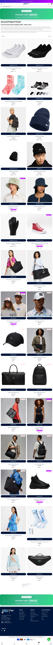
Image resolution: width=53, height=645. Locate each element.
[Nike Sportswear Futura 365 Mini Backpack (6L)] (13, 518)
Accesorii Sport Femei (6, 6)
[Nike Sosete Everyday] (39, 84)
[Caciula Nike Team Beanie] (39, 119)
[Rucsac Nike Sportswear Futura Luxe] (13, 119)
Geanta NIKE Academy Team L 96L (39, 285)
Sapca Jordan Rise (13, 357)
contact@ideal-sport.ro (7, 622)
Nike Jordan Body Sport (39, 427)
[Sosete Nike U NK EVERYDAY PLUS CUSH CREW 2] (13, 84)
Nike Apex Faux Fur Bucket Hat (13, 206)
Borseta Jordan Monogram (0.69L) (40, 357)
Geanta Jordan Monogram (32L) (13, 427)
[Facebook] (1, 630)
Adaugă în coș (13, 133)
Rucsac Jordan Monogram (39, 464)
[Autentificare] (48, 4)
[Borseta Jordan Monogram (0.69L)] (39, 340)
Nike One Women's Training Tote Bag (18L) (13, 279)
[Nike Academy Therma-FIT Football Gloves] (13, 226)
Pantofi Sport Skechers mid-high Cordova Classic (39, 243)
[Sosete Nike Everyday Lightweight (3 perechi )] (39, 51)
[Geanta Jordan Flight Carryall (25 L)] (13, 482)
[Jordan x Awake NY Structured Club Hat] (13, 304)
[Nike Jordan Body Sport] (39, 410)
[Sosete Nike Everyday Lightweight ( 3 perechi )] (13, 51)
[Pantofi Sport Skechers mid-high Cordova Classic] (39, 226)
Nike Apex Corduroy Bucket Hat (39, 206)
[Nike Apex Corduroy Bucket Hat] (39, 189)
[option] (26, 1)
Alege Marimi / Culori (13, 65)
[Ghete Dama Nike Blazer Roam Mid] (39, 482)
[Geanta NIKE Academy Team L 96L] (39, 265)
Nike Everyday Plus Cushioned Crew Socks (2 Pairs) (39, 541)
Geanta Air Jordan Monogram (13, 464)
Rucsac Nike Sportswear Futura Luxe (13, 136)
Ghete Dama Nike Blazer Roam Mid (40, 499)
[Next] (30, 586)
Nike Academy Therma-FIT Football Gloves (13, 243)
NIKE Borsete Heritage (13, 576)
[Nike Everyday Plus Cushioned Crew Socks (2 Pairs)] (39, 521)
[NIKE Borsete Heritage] (13, 559)
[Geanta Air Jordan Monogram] (13, 447)
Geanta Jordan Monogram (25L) (13, 392)
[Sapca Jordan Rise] (13, 340)
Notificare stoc (13, 276)
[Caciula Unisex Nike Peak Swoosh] (39, 154)
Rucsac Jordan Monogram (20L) (39, 392)
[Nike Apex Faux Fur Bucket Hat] (13, 189)
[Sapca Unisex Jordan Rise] (39, 304)
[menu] (1, 4)
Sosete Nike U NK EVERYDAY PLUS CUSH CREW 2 (13, 101)
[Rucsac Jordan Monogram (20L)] (39, 375)
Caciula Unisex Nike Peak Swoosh (39, 171)
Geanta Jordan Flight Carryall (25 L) (13, 499)
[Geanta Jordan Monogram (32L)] (13, 410)
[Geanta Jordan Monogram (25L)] (13, 375)
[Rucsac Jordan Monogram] (39, 447)
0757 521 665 (7, 621)
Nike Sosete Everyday (39, 101)
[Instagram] (4, 630)
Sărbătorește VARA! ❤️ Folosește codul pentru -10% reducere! (27, 1)
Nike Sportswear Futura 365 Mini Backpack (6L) (13, 535)
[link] (14, 643)
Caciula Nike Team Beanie (39, 136)
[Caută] (4, 4)
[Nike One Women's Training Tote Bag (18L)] (13, 262)
